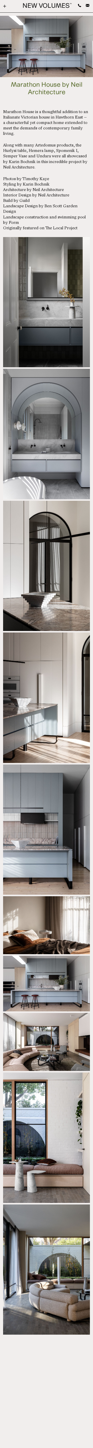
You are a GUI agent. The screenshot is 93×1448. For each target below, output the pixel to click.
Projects (7, 6)
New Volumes (47, 6)
